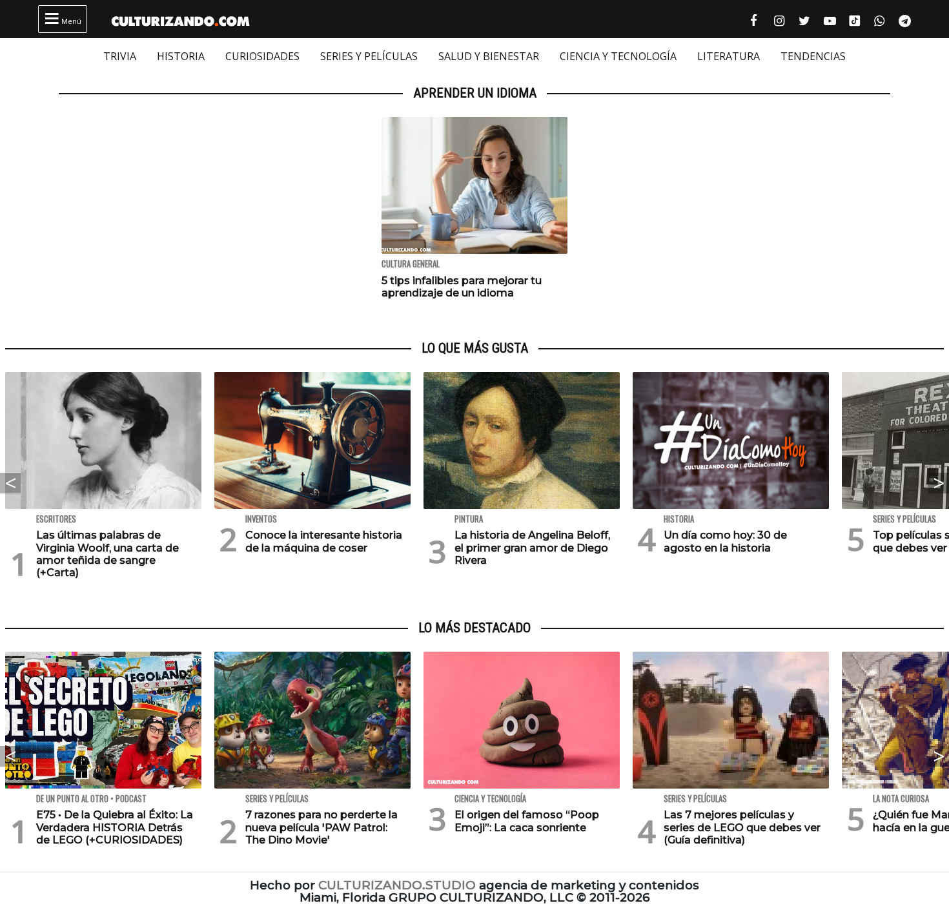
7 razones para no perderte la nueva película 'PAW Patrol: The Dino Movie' (321, 827)
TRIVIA (119, 56)
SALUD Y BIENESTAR (488, 56)
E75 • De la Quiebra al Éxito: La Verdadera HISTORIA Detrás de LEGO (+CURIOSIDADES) (114, 827)
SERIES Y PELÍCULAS (369, 56)
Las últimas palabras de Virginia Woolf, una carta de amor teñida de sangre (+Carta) (107, 554)
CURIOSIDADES (262, 56)
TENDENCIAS (813, 56)
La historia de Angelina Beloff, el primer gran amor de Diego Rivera (532, 547)
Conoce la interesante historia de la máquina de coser (323, 541)
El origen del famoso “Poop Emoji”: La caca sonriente (526, 821)
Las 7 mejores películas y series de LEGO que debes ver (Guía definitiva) (742, 827)
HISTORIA (181, 56)
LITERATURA (728, 56)
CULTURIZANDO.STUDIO (397, 885)
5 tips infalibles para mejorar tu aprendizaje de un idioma (462, 286)
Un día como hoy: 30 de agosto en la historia (725, 541)
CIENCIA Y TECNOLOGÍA (618, 56)
